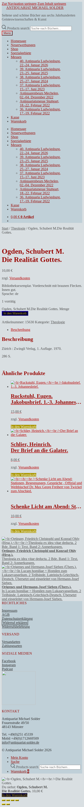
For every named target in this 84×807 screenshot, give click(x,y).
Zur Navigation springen (19, 4)
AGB (6, 614)
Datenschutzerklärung (17, 618)
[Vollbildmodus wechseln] (8, 800)
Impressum (9, 610)
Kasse (15, 117)
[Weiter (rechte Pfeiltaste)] (8, 804)
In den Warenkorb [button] (23, 427)
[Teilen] (12, 800)
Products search (18, 28)
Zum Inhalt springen (51, 4)
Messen (16, 57)
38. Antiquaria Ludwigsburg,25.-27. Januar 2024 (40, 79)
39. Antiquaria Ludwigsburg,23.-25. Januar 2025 (40, 71)
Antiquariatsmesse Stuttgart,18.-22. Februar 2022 (39, 103)
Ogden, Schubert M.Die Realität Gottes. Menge (35, 309)
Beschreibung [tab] (20, 330)
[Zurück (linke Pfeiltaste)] (3, 804)
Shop (14, 49)
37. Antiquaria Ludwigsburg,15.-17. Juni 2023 (40, 87)
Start (5, 228)
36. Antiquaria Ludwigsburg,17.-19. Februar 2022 (40, 111)
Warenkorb (18, 121)
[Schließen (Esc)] (17, 800)
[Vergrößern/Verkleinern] (3, 800)
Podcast (7, 669)
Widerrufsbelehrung (16, 627)
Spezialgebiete (21, 53)
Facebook (9, 661)
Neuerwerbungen (23, 45)
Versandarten (11, 642)
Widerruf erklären (14, 622)
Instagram (9, 665)
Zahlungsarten (12, 646)
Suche (15, 761)
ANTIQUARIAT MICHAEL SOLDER (35, 8)
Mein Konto (19, 757)
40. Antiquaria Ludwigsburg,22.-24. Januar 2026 (40, 63)
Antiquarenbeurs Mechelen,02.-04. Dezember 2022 (39, 95)
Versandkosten (19, 278)
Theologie (18, 228)
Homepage (18, 41)
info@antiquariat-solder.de (20, 742)
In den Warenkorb (15, 313)
